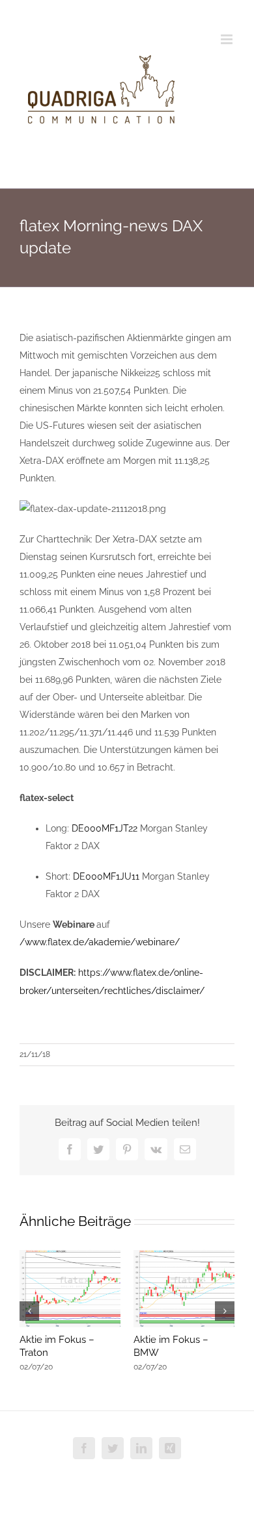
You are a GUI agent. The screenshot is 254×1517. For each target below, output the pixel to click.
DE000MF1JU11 (106, 876)
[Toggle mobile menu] (227, 39)
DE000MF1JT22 (104, 828)
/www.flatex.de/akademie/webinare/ (100, 942)
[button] (29, 1311)
